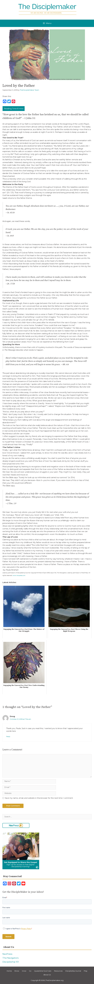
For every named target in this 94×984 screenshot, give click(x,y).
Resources (58, 971)
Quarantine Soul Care (42, 971)
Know (17, 971)
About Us (47, 975)
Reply (8, 736)
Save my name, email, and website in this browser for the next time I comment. (39, 798)
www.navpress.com (19, 575)
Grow (24, 971)
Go (30, 971)
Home (9, 971)
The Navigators (10, 958)
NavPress (7, 954)
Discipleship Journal (73, 971)
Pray (85, 971)
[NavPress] (15, 825)
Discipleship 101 (10, 962)
